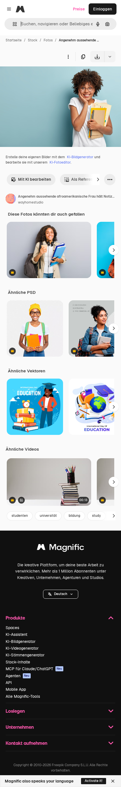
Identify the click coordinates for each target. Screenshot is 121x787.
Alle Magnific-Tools (23, 696)
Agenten (18, 675)
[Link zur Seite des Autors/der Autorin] (11, 199)
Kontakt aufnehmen (26, 743)
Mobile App (16, 689)
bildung (74, 515)
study (96, 515)
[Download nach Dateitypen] (109, 56)
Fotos (48, 40)
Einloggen (102, 9)
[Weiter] (98, 179)
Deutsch (60, 594)
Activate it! (93, 781)
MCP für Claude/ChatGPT (34, 668)
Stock (32, 40)
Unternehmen (20, 727)
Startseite (14, 40)
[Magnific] (60, 548)
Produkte (15, 618)
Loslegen (15, 711)
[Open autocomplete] (12, 24)
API (9, 682)
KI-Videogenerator (22, 648)
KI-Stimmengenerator (25, 655)
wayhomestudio (30, 202)
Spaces (12, 627)
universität (48, 515)
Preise (79, 9)
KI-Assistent (16, 634)
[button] (60, 594)
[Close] (112, 781)
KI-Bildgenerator (80, 157)
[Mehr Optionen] (68, 56)
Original (36, 75)
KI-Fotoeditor (60, 162)
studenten (20, 515)
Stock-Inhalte (18, 662)
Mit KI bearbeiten (34, 179)
